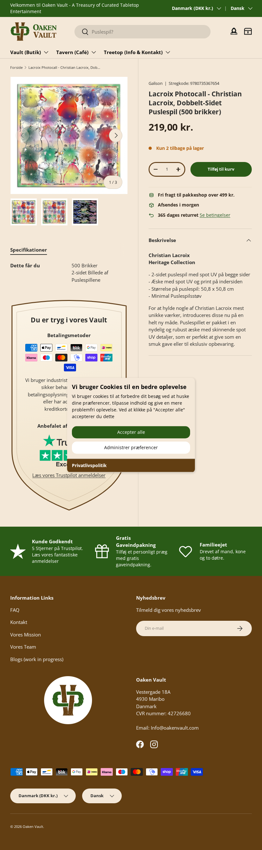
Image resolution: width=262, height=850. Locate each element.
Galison (156, 83)
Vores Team (23, 647)
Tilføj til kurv (221, 169)
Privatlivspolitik (89, 465)
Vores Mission (25, 634)
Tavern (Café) (72, 52)
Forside (16, 67)
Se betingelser (215, 215)
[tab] (28, 250)
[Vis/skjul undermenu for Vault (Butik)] (46, 52)
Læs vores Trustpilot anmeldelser (68, 475)
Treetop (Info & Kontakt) (133, 52)
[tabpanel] (69, 273)
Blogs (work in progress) (36, 659)
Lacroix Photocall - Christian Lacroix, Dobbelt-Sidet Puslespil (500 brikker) (64, 67)
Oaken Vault (33, 826)
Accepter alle (131, 432)
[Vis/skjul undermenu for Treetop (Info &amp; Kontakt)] (168, 52)
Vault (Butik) (25, 52)
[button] (248, 31)
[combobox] (142, 31)
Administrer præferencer (131, 447)
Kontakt (18, 622)
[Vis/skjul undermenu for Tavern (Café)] (93, 52)
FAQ (14, 610)
